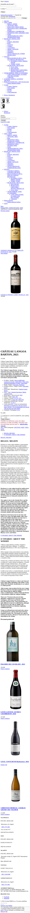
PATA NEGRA (15, 68)
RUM (8, 43)
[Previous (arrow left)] (1, 904)
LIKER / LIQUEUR (12, 49)
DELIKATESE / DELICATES (15, 65)
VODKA (9, 46)
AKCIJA (6, 21)
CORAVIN (10, 77)
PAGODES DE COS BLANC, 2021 (13, 664)
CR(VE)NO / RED (12, 25)
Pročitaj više (4, 764)
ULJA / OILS (14, 67)
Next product (4, 253)
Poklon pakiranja (8, 200)
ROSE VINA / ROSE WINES (15, 27)
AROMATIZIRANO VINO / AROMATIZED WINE (15, 36)
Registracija (12, 16)
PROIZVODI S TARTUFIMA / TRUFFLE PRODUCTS (19, 70)
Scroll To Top (4, 905)
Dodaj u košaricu (5, 419)
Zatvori (7, 1)
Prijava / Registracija (9, 95)
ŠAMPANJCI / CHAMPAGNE (15, 31)
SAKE (9, 34)
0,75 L (18, 410)
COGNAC (10, 44)
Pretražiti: (3, 18)
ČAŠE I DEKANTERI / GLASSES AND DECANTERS (17, 75)
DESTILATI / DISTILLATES (12, 39)
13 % (20, 398)
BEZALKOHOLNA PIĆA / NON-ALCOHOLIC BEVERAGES (16, 58)
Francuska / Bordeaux (18, 384)
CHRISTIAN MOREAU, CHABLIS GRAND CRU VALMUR (13, 809)
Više (6, 911)
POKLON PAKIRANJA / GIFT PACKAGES (16, 82)
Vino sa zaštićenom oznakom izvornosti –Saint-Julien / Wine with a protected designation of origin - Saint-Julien (16, 382)
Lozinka (3, 8)
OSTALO (6, 56)
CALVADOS (11, 47)
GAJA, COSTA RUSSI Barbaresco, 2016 (15, 761)
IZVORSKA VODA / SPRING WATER (16, 179)
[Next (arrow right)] (3, 904)
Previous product (5, 210)
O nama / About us (12, 86)
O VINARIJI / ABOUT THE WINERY (14, 434)
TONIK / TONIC (15, 64)
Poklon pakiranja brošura (13, 83)
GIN (8, 40)
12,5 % (16, 398)
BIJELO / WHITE (12, 24)
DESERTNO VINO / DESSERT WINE (18, 33)
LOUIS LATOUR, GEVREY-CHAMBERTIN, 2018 (11, 713)
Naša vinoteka (11, 88)
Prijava (3, 12)
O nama (6, 85)
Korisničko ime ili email (7, 4)
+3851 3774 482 (5, 827)
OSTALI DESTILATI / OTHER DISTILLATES (14, 167)
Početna (3, 208)
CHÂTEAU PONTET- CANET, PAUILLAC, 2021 (15, 294)
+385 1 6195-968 (5, 874)
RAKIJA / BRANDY (13, 41)
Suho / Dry (15, 396)
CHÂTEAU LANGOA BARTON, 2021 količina (16, 415)
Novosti (9, 91)
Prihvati (3, 911)
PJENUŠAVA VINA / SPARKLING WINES (13, 140)
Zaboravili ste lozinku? (7, 15)
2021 (21, 395)
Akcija (6, 203)
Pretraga (24, 18)
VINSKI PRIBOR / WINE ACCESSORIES (16, 73)
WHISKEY (10, 52)
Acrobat (6, 125)
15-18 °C (13, 402)
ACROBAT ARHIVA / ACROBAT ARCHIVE (13, 171)
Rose (8, 138)
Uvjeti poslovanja (12, 92)
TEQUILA (10, 50)
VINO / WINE (8, 22)
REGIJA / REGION (9, 433)
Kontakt (9, 89)
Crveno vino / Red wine (17, 399)
